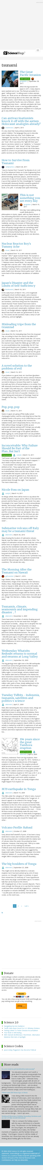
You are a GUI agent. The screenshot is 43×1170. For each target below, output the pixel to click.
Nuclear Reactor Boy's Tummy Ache (16, 245)
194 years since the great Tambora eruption (30, 744)
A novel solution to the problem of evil (17, 367)
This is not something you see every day (30, 198)
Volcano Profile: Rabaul (17, 827)
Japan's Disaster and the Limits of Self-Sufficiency (18, 284)
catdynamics (9, 167)
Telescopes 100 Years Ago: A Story (15, 1093)
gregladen (23, 81)
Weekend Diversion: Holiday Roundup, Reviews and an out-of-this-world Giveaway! (21, 1117)
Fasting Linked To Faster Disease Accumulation (21, 1030)
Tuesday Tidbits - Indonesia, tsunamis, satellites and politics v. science (21, 698)
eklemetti (8, 535)
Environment (6, 455)
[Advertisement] (21, 25)
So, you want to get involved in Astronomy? (18, 1069)
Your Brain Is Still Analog (12, 1033)
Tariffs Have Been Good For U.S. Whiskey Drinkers (22, 1028)
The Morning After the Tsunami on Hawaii (17, 571)
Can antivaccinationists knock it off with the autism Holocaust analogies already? (21, 121)
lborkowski (9, 289)
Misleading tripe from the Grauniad (19, 326)
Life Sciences (25, 79)
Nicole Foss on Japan (15, 489)
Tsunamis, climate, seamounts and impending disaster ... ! (20, 609)
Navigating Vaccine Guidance (14, 1026)
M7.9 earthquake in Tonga (19, 789)
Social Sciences (25, 752)
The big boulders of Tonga (19, 864)
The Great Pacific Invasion (30, 73)
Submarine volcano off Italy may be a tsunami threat (20, 529)
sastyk (19, 455)
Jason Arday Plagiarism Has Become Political (20, 1050)
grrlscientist (9, 576)
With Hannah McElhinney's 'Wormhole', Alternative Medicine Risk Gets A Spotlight (22, 1036)
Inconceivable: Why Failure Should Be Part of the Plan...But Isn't (20, 448)
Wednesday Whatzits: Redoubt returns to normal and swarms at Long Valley (20, 653)
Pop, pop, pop (11, 407)
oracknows (9, 128)
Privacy (36, 1151)
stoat (7, 250)
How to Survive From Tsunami (16, 162)
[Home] (14, 54)
